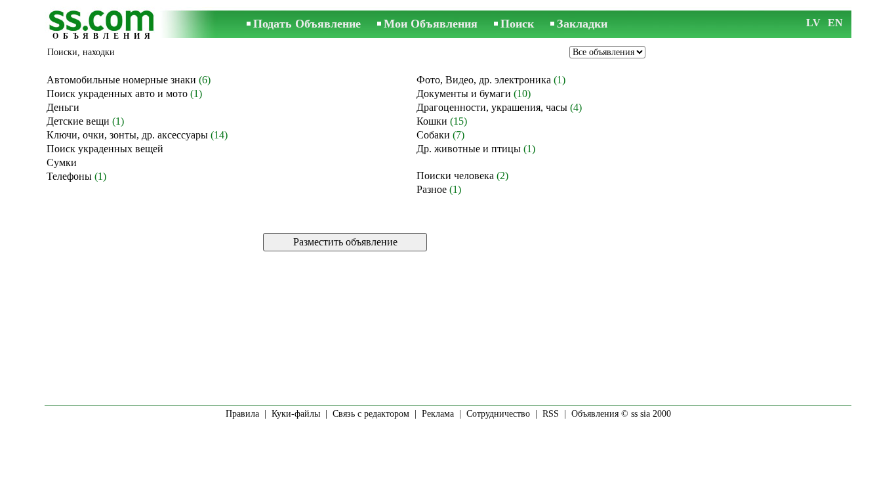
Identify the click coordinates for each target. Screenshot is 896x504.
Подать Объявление (307, 23)
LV (813, 22)
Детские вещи (78, 121)
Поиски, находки (81, 52)
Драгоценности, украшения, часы (492, 107)
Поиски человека (455, 175)
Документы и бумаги (464, 93)
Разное (432, 189)
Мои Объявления (431, 23)
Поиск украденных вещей (105, 148)
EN (835, 22)
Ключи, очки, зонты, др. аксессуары (127, 134)
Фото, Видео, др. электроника (484, 79)
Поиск (517, 23)
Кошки (432, 121)
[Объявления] (104, 25)
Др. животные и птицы (469, 148)
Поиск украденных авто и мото (117, 93)
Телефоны (69, 176)
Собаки (433, 134)
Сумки (62, 162)
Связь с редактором (371, 414)
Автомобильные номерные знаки (121, 79)
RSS (550, 414)
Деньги (63, 107)
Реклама (438, 414)
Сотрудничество (498, 414)
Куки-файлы (296, 414)
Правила (242, 414)
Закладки (582, 23)
